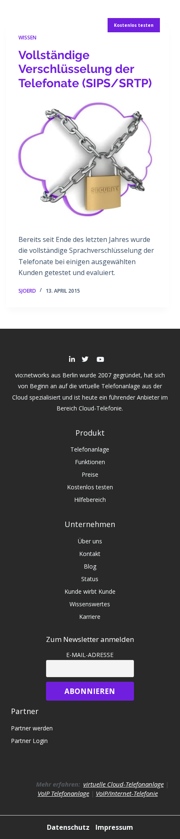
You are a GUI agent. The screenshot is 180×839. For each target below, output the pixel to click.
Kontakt (89, 554)
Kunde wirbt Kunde (90, 591)
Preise (90, 474)
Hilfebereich (90, 500)
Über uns (90, 541)
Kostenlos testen (134, 25)
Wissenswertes (89, 604)
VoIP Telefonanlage (63, 793)
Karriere (89, 617)
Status (89, 579)
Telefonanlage (89, 449)
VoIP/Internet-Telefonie (127, 793)
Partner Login (29, 741)
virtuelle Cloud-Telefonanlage (123, 784)
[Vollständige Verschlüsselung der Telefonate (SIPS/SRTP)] (87, 160)
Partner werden (32, 728)
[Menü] (166, 25)
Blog (90, 566)
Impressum (114, 827)
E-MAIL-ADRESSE (89, 655)
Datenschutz (69, 827)
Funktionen (90, 462)
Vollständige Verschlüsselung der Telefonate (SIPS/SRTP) (85, 69)
